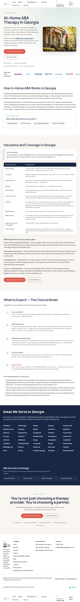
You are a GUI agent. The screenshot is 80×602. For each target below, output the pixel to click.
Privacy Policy (17, 567)
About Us (16, 547)
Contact (15, 565)
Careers (25, 5)
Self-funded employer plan (41, 123)
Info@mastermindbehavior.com (65, 547)
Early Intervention (10, 478)
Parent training (16, 364)
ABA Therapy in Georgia (42, 547)
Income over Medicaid (58, 123)
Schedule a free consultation (14, 51)
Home (14, 2)
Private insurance (25, 123)
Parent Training (27, 478)
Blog (14, 559)
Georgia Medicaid (12, 123)
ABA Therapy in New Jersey (43, 544)
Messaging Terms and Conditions (23, 570)
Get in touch (71, 4)
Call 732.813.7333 (11, 57)
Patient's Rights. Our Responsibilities (66, 579)
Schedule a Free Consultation (32, 516)
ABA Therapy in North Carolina (44, 550)
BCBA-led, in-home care (24, 38)
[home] (7, 4)
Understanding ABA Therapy (21, 556)
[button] (21, 2)
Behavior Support (47, 478)
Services (43, 2)
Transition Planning (66, 478)
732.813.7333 (59, 544)
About (20, 2)
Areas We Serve (31, 2)
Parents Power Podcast (20, 562)
